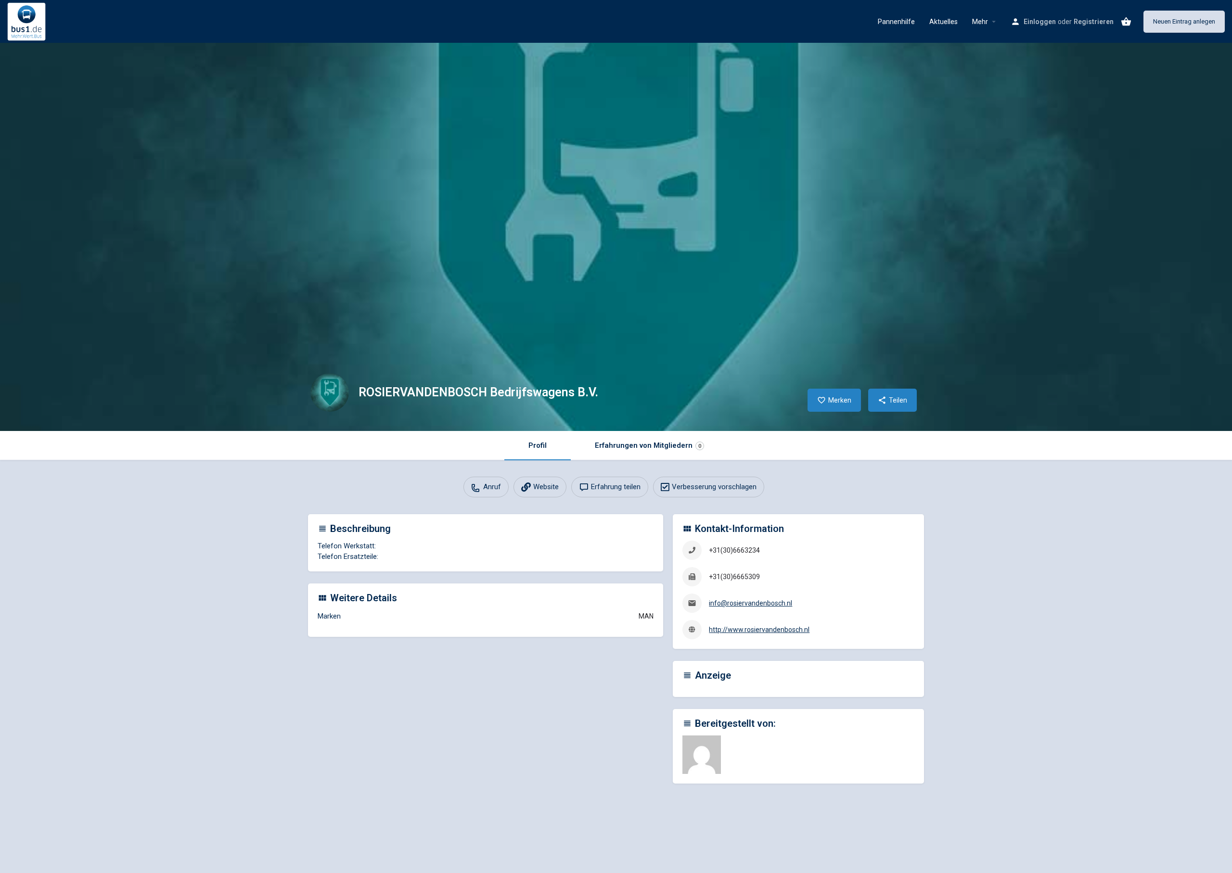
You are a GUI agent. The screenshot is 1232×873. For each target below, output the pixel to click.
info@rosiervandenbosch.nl (750, 603)
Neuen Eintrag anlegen (1184, 21)
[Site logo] (27, 21)
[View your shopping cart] (1126, 21)
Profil (537, 445)
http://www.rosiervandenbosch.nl (759, 629)
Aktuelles (943, 21)
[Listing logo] (329, 392)
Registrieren (1094, 21)
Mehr (980, 21)
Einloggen (1040, 21)
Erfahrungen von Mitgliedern (648, 445)
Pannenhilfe (896, 21)
